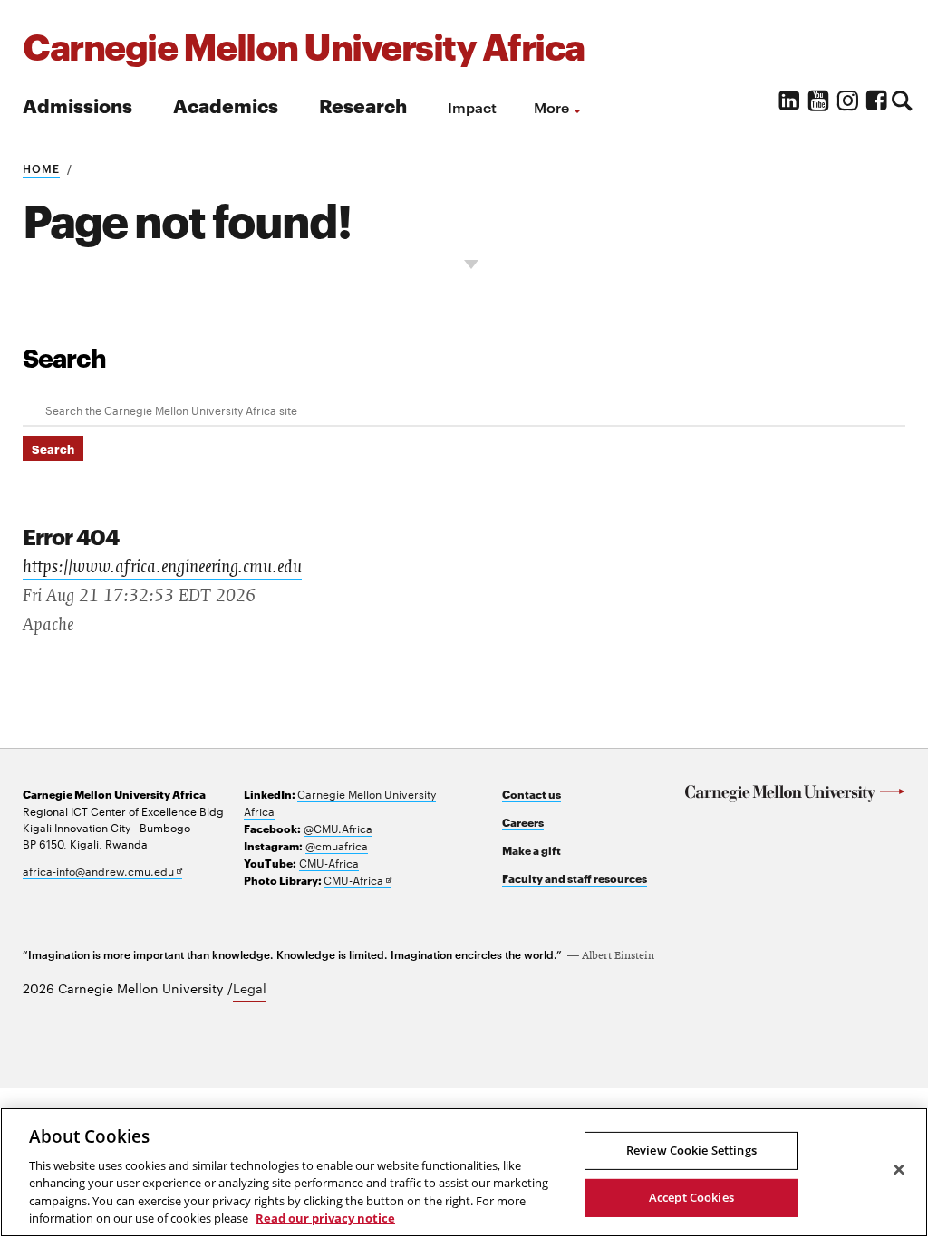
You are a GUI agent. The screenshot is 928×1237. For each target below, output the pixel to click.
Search (64, 356)
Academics (225, 104)
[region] (464, 1172)
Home (41, 167)
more (551, 107)
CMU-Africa (329, 862)
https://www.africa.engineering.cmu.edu (162, 567)
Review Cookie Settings (691, 1150)
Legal (249, 988)
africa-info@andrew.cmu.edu (102, 870)
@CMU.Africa (338, 828)
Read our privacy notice (325, 1218)
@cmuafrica (336, 845)
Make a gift (531, 850)
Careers (523, 821)
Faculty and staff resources (574, 878)
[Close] (899, 1170)
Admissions (77, 104)
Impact (472, 107)
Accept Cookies (691, 1197)
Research (363, 104)
